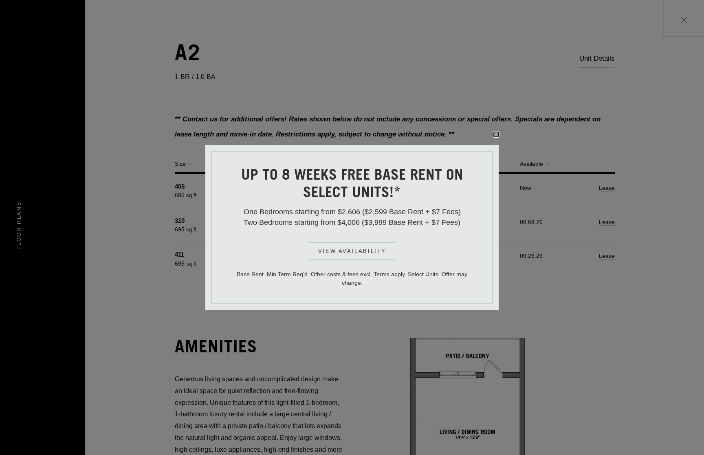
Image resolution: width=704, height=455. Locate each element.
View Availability (352, 251)
